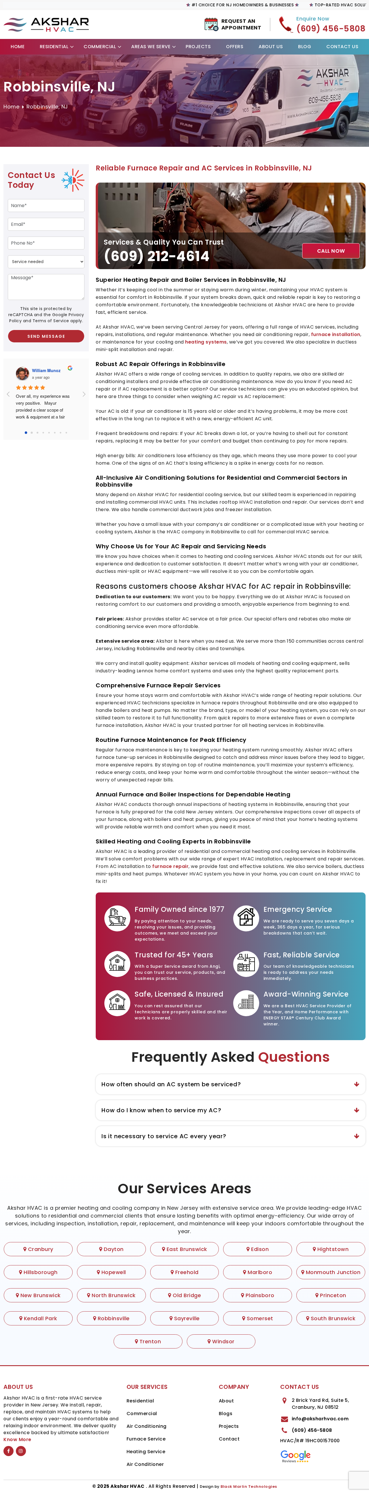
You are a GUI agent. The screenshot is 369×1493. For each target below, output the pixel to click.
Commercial (100, 46)
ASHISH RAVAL (49, 370)
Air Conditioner (145, 1464)
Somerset (259, 1318)
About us (271, 46)
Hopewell (113, 1272)
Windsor (223, 1341)
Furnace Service (146, 1439)
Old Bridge (186, 1295)
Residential (54, 46)
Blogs (226, 1413)
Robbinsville (113, 1318)
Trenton (149, 1341)
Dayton (113, 1249)
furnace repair (170, 866)
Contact (229, 1439)
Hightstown (332, 1249)
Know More (17, 1439)
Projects (198, 46)
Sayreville (186, 1318)
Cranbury (39, 1249)
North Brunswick (113, 1295)
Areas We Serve (150, 46)
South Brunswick (332, 1318)
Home (18, 46)
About (226, 1401)
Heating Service (146, 1451)
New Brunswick (40, 1295)
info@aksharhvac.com (320, 1418)
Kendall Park (39, 1318)
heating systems (206, 342)
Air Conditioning (147, 1426)
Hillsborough (39, 1272)
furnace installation (335, 334)
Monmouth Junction (332, 1272)
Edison (259, 1249)
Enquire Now (313, 18)
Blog (304, 46)
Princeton (332, 1295)
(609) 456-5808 (312, 1430)
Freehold (186, 1272)
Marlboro (259, 1272)
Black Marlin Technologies (249, 1486)
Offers (234, 46)
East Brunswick (186, 1249)
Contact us (342, 46)
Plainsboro (259, 1295)
